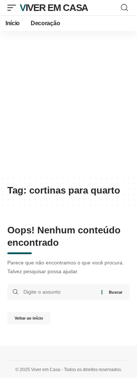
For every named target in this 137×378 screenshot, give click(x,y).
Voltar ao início (29, 318)
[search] (124, 8)
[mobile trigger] (13, 7)
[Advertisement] (68, 103)
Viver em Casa (54, 7)
